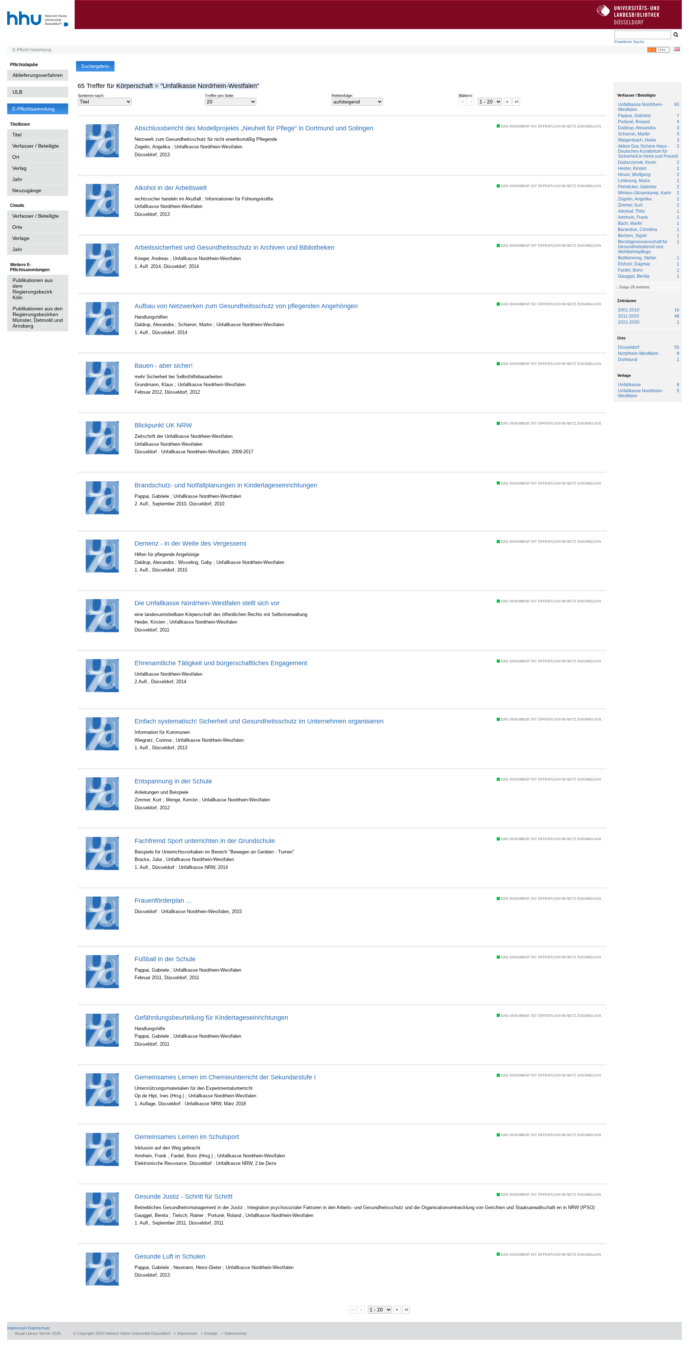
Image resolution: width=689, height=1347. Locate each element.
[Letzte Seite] (516, 101)
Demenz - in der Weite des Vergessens (191, 543)
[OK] (675, 35)
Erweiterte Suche (629, 42)
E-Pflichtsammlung (33, 109)
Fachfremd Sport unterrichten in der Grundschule (205, 840)
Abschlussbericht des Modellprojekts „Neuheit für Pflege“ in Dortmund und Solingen (254, 128)
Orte (17, 227)
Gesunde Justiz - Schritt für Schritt (184, 1196)
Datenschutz (39, 1328)
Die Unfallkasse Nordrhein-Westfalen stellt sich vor (207, 603)
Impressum (17, 1328)
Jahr (17, 179)
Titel (17, 135)
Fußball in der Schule (165, 959)
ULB (17, 92)
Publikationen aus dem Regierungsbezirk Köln (33, 288)
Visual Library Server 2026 (37, 1333)
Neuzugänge (26, 190)
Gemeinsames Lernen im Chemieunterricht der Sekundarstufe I (225, 1077)
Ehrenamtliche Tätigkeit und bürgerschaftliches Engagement (221, 663)
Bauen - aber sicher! (164, 365)
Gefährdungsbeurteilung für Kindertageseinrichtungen (211, 1017)
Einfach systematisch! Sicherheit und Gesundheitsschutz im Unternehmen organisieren (259, 721)
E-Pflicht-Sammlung (32, 49)
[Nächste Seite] (507, 101)
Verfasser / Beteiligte (35, 146)
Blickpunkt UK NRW (163, 425)
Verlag (19, 168)
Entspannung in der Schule (173, 781)
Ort (15, 157)
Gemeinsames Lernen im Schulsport (187, 1136)
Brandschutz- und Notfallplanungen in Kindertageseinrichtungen (226, 485)
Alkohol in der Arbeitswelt (171, 187)
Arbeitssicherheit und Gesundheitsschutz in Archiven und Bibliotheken (234, 247)
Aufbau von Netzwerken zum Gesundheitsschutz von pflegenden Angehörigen (246, 306)
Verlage (20, 238)
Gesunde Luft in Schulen (170, 1256)
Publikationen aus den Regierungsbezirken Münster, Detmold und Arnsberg (38, 317)
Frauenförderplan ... (163, 900)
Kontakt (210, 1333)
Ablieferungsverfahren (38, 75)
